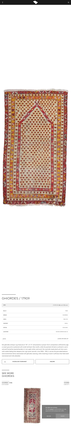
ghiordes (65, 315)
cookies (51, 409)
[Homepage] (35, 2)
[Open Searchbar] (68, 2)
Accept (63, 416)
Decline (49, 416)
